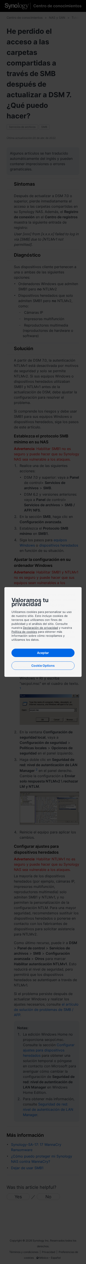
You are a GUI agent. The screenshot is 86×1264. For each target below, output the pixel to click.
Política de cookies (24, 631)
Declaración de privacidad (40, 627)
